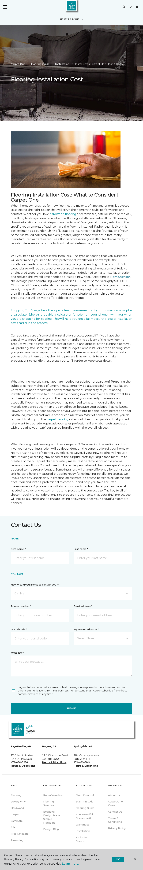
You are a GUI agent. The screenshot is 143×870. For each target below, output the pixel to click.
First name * (18, 549)
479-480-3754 (50, 759)
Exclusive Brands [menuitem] (82, 839)
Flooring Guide (40, 64)
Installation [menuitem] (83, 831)
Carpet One (18, 64)
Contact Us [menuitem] (115, 811)
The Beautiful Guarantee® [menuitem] (84, 816)
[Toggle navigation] (5, 7)
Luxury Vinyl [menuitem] (18, 801)
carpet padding (58, 419)
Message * (17, 652)
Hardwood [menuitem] (17, 808)
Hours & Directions (23, 765)
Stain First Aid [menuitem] (84, 801)
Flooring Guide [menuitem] (85, 808)
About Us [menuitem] (114, 795)
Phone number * (21, 606)
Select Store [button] (69, 19)
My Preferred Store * (86, 629)
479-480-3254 (19, 762)
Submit (71, 708)
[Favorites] (130, 7)
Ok (118, 859)
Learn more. (70, 863)
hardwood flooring (63, 214)
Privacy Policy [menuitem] (117, 828)
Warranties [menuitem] (82, 824)
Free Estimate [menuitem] (20, 833)
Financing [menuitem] (17, 840)
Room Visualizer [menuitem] (53, 795)
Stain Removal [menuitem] (85, 795)
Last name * (81, 549)
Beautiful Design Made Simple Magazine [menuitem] (51, 817)
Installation (62, 64)
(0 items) (137, 7)
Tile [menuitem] (13, 827)
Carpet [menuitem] (15, 814)
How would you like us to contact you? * (35, 584)
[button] (124, 7)
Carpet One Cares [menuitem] (115, 803)
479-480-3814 (82, 762)
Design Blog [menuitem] (51, 829)
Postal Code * (19, 629)
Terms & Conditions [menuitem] (115, 820)
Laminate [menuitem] (17, 821)
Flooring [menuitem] (16, 795)
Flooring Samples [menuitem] (48, 803)
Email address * (83, 606)
